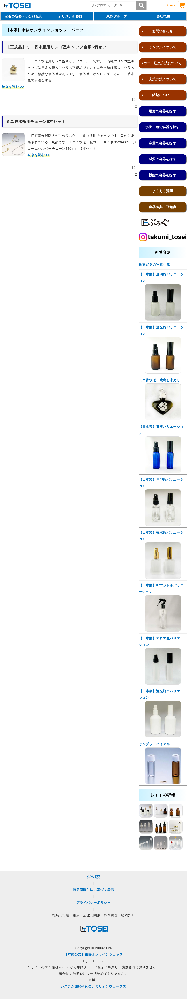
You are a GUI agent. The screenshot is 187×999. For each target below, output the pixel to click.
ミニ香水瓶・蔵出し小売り (159, 380)
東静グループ (116, 16)
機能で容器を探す (162, 175)
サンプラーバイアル (154, 744)
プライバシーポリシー (93, 902)
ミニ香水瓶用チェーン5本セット (36, 121)
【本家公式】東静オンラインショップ (93, 954)
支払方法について (162, 79)
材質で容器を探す (162, 159)
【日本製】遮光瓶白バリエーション (161, 694)
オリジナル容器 (70, 16)
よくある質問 (162, 191)
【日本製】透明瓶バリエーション (161, 277)
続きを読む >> (13, 87)
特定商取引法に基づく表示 (93, 890)
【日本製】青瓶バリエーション (161, 430)
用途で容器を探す (162, 111)
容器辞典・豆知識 (162, 207)
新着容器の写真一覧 (154, 264)
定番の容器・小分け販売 (24, 16)
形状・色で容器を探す (162, 127)
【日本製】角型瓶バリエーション (161, 483)
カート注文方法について (163, 63)
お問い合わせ (162, 31)
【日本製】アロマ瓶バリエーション (161, 641)
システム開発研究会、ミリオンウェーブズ (93, 986)
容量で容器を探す (162, 143)
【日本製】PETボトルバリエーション (161, 588)
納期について (162, 95)
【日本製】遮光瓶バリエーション (161, 330)
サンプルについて (162, 47)
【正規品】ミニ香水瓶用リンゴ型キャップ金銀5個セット (58, 47)
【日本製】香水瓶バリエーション (161, 536)
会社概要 (163, 16)
